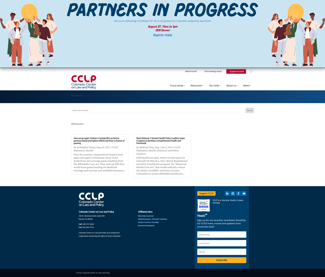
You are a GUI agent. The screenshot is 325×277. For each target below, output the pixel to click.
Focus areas (176, 85)
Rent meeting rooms (213, 71)
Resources (196, 85)
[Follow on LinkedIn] (227, 193)
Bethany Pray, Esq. (150, 147)
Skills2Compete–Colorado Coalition (152, 219)
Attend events (191, 71)
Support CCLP (206, 193)
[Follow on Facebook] (238, 193)
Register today (162, 35)
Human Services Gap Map (148, 222)
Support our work (237, 71)
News (246, 85)
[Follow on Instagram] (233, 193)
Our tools (214, 85)
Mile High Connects (146, 216)
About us (231, 85)
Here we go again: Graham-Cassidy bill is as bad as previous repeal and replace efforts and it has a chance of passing (99, 141)
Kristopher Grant (86, 147)
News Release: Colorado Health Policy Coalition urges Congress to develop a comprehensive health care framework (160, 141)
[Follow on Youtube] (244, 193)
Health (89, 150)
